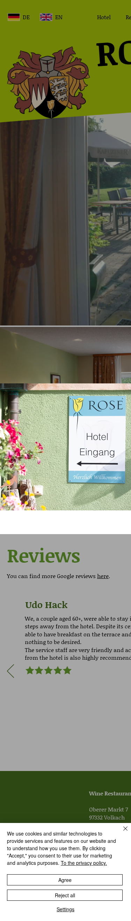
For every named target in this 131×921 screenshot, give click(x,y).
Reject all (65, 895)
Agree (65, 879)
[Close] (121, 832)
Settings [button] (65, 909)
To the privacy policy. (84, 862)
